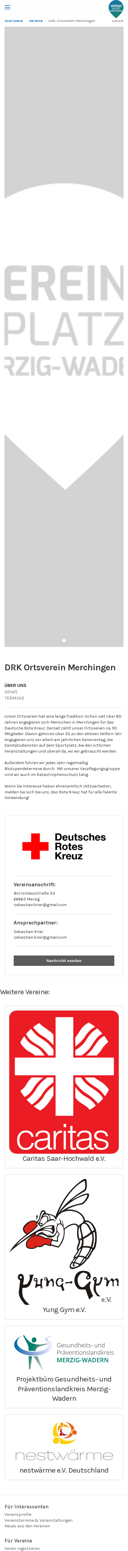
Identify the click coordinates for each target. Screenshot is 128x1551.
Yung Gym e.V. (64, 1309)
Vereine (36, 20)
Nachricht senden (64, 960)
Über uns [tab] (15, 685)
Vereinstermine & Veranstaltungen (38, 1520)
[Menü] (7, 7)
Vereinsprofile (17, 1514)
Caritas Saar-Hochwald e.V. (64, 1158)
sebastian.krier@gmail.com (40, 904)
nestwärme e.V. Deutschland (64, 1470)
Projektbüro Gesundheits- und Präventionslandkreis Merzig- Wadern (64, 1388)
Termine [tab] (14, 698)
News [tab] (11, 692)
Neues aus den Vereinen (27, 1526)
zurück (118, 20)
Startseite (13, 20)
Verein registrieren (22, 1548)
